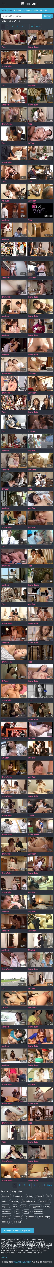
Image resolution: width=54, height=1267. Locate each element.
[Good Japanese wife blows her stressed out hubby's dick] (14, 306)
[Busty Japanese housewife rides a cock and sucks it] (40, 1075)
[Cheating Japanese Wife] (40, 133)
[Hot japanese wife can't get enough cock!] (14, 287)
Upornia (31, 950)
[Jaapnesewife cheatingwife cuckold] (40, 172)
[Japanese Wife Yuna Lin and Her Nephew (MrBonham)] (40, 729)
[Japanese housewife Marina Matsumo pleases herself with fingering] (40, 1094)
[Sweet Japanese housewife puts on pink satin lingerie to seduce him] (40, 844)
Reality (26, 1211)
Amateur (18, 1216)
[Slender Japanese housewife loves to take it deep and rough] (40, 748)
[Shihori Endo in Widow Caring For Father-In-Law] (14, 249)
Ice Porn (31, 431)
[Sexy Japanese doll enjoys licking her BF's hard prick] (40, 306)
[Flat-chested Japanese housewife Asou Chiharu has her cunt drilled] (40, 633)
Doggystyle (35, 1206)
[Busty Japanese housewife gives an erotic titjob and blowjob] (14, 882)
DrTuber (31, 143)
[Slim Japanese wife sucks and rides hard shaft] (40, 345)
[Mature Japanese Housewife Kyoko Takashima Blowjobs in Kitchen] (14, 1036)
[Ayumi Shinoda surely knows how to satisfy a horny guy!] (14, 921)
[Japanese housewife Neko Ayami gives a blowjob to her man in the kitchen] (40, 268)
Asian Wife (6, 1211)
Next (38, 26)
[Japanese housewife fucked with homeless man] (40, 537)
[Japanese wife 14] (40, 556)
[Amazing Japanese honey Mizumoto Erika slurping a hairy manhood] (14, 518)
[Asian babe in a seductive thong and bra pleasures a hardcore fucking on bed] (14, 863)
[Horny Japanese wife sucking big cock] (40, 1036)
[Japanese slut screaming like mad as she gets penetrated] (14, 153)
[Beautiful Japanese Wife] (40, 460)
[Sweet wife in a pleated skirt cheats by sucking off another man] (14, 229)
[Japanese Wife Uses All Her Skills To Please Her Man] (14, 690)
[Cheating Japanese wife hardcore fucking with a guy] (14, 172)
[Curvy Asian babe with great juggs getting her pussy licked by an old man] (40, 959)
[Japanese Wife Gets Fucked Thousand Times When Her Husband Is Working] (14, 56)
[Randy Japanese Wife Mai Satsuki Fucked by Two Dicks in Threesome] (40, 518)
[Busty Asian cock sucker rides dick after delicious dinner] (40, 37)
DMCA (4, 1257)
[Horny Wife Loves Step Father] (40, 56)
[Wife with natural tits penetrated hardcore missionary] (40, 671)
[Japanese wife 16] (14, 421)
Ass (17, 1211)
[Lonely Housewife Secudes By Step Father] (40, 690)
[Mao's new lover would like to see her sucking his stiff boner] (14, 345)
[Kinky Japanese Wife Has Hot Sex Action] (40, 402)
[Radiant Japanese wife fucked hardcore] (14, 786)
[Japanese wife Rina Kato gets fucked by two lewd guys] (40, 191)
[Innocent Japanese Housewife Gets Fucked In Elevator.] (40, 882)
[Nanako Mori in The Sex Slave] (14, 402)
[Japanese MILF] (14, 37)
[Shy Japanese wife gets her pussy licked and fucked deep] (40, 786)
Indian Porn (27, 10)
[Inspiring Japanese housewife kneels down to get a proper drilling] (14, 325)
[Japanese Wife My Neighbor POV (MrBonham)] (40, 979)
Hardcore (6, 1196)
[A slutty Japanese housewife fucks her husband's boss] (40, 710)
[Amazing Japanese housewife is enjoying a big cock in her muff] (40, 383)
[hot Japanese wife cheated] (14, 710)
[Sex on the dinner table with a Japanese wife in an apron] (40, 287)
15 (32, 26)
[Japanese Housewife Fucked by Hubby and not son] (40, 1113)
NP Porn (43, 10)
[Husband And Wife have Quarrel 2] (40, 114)
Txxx (4, 47)
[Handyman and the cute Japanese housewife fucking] (40, 594)
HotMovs (32, 470)
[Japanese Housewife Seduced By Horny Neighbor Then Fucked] (14, 498)
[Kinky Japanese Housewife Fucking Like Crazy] (14, 940)
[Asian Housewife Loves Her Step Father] (40, 652)
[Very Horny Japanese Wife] (40, 210)
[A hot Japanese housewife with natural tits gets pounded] (14, 364)
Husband (6, 1216)
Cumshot (30, 1216)
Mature (5, 1222)
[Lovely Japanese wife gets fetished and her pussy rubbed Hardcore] (14, 383)
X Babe (31, 815)
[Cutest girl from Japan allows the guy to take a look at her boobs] (14, 441)
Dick (15, 1206)
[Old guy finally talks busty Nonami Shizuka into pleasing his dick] (40, 76)
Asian (29, 1196)
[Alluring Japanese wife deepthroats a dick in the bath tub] (40, 767)
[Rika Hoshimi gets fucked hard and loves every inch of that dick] (14, 844)
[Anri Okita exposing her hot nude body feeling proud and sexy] (14, 959)
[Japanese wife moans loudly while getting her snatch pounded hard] (40, 95)
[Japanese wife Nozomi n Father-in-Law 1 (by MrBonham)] (14, 479)
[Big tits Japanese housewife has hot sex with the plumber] (14, 268)
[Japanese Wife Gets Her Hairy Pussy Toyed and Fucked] (40, 1055)
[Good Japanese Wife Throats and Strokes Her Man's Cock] (40, 1171)
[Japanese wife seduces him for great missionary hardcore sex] (14, 633)
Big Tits (5, 1206)
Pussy (47, 1206)
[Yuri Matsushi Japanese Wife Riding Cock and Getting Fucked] (14, 825)
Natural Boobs (28, 1201)
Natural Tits (45, 1201)
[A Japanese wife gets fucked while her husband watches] (40, 441)
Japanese (18, 1196)
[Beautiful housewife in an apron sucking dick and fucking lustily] (14, 460)
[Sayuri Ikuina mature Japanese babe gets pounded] (40, 479)
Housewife (38, 1211)
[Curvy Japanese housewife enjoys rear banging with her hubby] (14, 1171)
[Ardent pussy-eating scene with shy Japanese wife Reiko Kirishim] (14, 614)
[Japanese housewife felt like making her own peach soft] (14, 1151)
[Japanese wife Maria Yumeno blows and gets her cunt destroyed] (40, 364)
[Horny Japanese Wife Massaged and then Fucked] (40, 153)
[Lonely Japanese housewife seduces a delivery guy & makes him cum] (14, 210)
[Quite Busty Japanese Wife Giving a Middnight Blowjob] (14, 767)
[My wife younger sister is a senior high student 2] (40, 249)
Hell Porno (32, 1008)
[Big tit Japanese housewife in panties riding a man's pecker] (40, 614)
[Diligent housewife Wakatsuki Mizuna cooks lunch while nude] (40, 1151)
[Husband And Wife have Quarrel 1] (40, 940)
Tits (48, 1196)
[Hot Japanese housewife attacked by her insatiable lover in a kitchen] (14, 806)
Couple (39, 1196)
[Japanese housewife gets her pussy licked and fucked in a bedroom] (14, 575)
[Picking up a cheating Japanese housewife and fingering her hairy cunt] (14, 1017)
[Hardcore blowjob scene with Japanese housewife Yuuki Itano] (40, 825)
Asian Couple (44, 1216)
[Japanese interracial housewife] (14, 76)
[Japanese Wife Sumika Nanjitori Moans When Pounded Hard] (40, 498)
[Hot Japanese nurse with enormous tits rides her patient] (14, 1113)
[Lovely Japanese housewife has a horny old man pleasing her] (14, 729)
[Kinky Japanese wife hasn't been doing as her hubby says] (40, 1132)
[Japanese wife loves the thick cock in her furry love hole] (40, 998)
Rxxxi (36, 10)
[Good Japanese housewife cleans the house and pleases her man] (40, 902)
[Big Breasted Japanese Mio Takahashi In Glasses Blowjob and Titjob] (14, 95)
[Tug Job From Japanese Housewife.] (14, 1055)
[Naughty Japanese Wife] (14, 191)
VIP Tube (5, 201)
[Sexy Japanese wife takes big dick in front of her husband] (14, 1075)
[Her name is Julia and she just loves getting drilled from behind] (14, 114)
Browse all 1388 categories (17, 1230)
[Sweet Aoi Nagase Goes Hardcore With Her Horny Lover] (40, 863)
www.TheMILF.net (22, 1262)
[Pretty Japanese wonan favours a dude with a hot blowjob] (14, 1094)
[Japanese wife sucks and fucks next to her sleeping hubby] (40, 806)
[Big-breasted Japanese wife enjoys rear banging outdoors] (40, 575)
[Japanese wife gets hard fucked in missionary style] (14, 998)
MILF (31, 4)
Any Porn (32, 85)
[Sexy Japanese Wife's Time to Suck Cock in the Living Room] (14, 902)
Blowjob (14, 1201)
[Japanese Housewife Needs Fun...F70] (14, 537)
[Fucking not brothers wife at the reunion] (14, 594)
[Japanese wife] (40, 229)
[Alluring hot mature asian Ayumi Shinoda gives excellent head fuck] (40, 1017)
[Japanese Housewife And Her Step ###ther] (14, 979)
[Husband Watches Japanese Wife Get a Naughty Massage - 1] (14, 133)
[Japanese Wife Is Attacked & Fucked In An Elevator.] (40, 921)
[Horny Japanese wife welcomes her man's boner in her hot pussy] (14, 652)
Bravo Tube (7, 66)
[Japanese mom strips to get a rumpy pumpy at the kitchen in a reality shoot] (40, 325)
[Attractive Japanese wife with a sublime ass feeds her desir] (40, 421)
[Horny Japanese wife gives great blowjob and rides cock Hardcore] (14, 556)
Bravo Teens (33, 47)
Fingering (17, 1222)
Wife (4, 1201)
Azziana (17, 10)
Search (47, 16)
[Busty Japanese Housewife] (14, 748)
